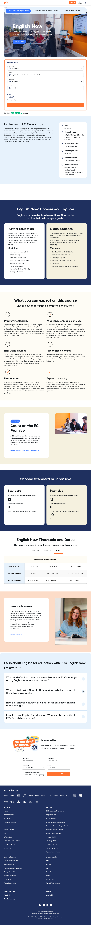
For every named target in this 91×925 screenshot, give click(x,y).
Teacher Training (51, 844)
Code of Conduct (9, 844)
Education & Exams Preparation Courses (59, 826)
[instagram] (40, 905)
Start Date (11, 79)
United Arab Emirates (53, 883)
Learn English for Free (11, 861)
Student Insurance (10, 875)
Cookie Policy (56, 913)
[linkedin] (47, 905)
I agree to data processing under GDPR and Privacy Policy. (34, 774)
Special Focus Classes (53, 852)
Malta (48, 875)
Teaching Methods (52, 841)
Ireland (48, 872)
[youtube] (51, 905)
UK (47, 868)
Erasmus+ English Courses (54, 829)
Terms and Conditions (37, 913)
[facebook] (44, 905)
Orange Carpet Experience (12, 872)
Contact (72, 3)
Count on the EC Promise (73, 11)
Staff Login (7, 879)
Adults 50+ (49, 895)
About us (7, 818)
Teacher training (9, 899)
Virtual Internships (52, 848)
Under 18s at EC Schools (12, 841)
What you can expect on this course (46, 11)
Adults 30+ (7, 895)
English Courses (51, 815)
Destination (11, 66)
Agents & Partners (10, 822)
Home (5, 7)
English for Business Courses (55, 822)
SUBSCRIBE (59, 774)
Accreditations (9, 815)
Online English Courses (53, 833)
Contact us (7, 848)
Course (10, 72)
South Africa (50, 879)
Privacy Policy (47, 913)
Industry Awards (9, 826)
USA (47, 861)
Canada (48, 864)
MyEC (6, 833)
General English (51, 837)
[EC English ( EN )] (6, 2)
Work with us (8, 837)
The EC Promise (9, 829)
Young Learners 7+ (10, 891)
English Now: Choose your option (18, 11)
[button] (79, 2)
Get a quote (45, 105)
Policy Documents (10, 883)
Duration (11, 85)
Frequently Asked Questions (13, 868)
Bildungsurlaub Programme (55, 811)
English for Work (51, 818)
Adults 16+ (49, 891)
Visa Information (9, 864)
